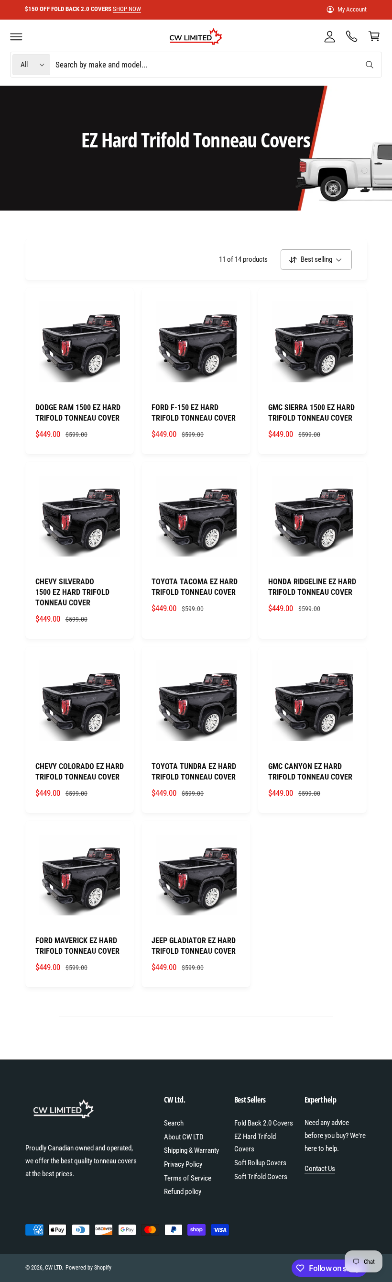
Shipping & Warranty (191, 1150)
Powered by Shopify (88, 1267)
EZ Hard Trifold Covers (255, 1143)
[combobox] (217, 65)
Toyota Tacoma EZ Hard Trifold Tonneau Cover (195, 587)
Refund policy (182, 1191)
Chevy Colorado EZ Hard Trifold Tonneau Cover (79, 771)
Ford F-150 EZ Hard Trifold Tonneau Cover (194, 413)
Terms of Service (187, 1178)
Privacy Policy (183, 1164)
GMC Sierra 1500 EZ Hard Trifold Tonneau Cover (311, 413)
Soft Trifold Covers (260, 1176)
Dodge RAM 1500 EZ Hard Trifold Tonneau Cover (77, 413)
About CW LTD (184, 1137)
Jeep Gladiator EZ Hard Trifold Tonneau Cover (194, 946)
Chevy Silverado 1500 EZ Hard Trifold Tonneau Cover (72, 592)
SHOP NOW (127, 8)
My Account (352, 9)
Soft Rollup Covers (260, 1163)
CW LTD (53, 1267)
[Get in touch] (352, 36)
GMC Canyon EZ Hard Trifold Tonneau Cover (310, 771)
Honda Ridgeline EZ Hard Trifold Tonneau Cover (312, 587)
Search (174, 1123)
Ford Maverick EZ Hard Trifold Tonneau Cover (77, 946)
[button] (16, 36)
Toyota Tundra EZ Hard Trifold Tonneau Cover (194, 771)
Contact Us (320, 1168)
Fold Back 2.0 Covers (263, 1123)
